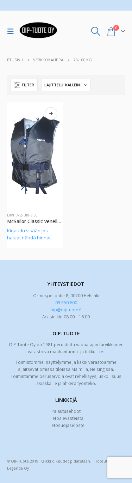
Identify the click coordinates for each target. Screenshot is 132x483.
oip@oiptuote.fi (66, 309)
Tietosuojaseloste (66, 425)
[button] (12, 31)
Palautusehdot (66, 411)
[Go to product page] (35, 155)
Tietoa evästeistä (66, 418)
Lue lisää (51, 113)
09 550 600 (66, 302)
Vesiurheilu (27, 215)
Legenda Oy (18, 468)
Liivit (11, 215)
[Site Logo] (38, 31)
